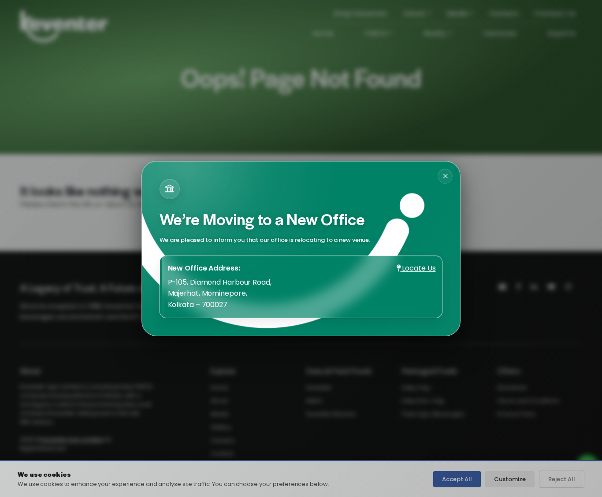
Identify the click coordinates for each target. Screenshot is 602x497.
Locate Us (417, 268)
